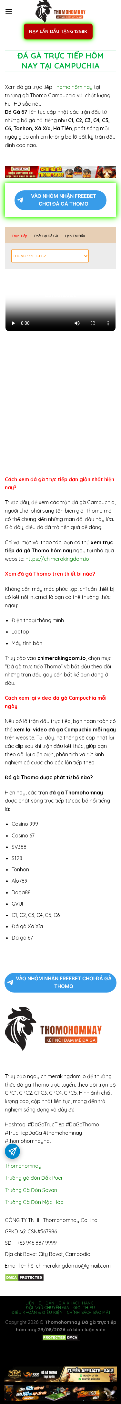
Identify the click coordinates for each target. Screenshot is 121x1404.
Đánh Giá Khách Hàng (69, 1303)
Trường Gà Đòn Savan (31, 1190)
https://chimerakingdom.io (57, 559)
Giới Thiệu (84, 1307)
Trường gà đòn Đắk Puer (34, 1178)
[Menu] (9, 11)
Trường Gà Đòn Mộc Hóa (34, 1202)
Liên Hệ (33, 1303)
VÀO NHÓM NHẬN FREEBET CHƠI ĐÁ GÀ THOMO (63, 200)
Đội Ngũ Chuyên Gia (47, 1307)
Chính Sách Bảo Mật (89, 1312)
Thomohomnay (23, 1166)
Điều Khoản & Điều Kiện (37, 1312)
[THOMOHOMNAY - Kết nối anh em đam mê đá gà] (60, 11)
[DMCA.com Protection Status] (24, 1277)
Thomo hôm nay (73, 87)
